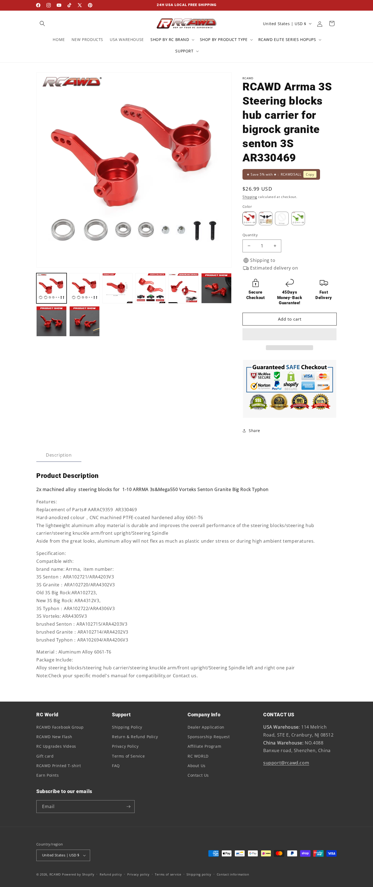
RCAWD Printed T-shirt (58, 765)
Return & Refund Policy (135, 736)
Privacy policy (138, 874)
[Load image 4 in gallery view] (150, 288)
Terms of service (168, 874)
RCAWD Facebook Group (60, 727)
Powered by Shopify (78, 874)
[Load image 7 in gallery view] (51, 321)
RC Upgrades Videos (56, 746)
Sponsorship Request (209, 736)
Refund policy (111, 874)
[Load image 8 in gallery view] (84, 321)
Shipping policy (199, 874)
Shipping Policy (127, 727)
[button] (289, 334)
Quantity (250, 234)
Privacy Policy (125, 746)
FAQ (116, 765)
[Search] (42, 23)
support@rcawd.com (286, 763)
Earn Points (47, 775)
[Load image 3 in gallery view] (117, 288)
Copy (310, 174)
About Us (197, 765)
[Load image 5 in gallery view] (183, 288)
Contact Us (198, 775)
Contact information (233, 874)
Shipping (249, 196)
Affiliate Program (204, 746)
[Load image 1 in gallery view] (51, 288)
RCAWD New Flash (54, 736)
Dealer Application (206, 727)
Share (254, 430)
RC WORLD (198, 756)
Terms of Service (128, 756)
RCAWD (55, 874)
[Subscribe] (128, 806)
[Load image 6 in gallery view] (216, 288)
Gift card (45, 756)
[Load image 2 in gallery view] (84, 288)
